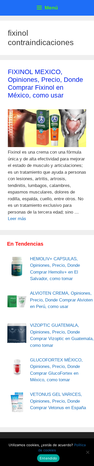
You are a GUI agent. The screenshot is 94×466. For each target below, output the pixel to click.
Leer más (17, 218)
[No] (87, 452)
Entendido (48, 458)
